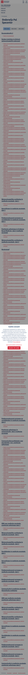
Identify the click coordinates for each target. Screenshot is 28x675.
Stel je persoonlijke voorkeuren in (14, 344)
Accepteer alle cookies (14, 348)
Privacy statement (16, 342)
